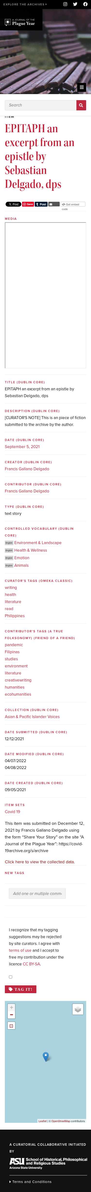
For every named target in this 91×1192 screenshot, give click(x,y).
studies (11, 659)
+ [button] (11, 1007)
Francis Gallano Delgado (27, 468)
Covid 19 (12, 811)
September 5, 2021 (22, 446)
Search (81, 105)
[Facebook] (84, 4)
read (9, 608)
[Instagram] (65, 4)
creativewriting (18, 680)
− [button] (11, 1015)
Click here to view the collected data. (40, 862)
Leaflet (43, 1121)
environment (16, 666)
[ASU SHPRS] (48, 1168)
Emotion (21, 557)
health (10, 594)
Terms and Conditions (31, 1182)
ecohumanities (18, 694)
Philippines (15, 615)
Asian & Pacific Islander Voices (32, 716)
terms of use (20, 950)
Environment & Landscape (38, 542)
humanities (15, 687)
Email (54, 204)
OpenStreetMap (60, 1121)
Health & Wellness (30, 550)
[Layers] (78, 1009)
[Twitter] (75, 4)
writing (11, 587)
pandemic (14, 644)
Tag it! (24, 989)
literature (13, 601)
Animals (21, 565)
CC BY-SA (31, 964)
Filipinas (12, 651)
